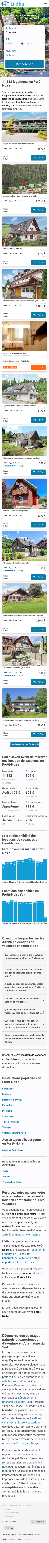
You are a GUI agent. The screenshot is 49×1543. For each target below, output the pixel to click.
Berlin (5, 1171)
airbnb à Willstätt (12, 1381)
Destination (10, 28)
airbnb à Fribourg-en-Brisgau (23, 1443)
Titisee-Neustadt (10, 1122)
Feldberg (6, 1094)
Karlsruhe (7, 1105)
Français (39, 1522)
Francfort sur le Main (13, 1182)
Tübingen (6, 1127)
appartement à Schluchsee (18, 1262)
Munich (6, 1176)
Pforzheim (7, 1110)
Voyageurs (10, 51)
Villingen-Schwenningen (14, 1133)
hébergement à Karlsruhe (17, 1258)
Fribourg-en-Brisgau (12, 1099)
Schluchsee (7, 1116)
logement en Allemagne (23, 1234)
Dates (8, 39)
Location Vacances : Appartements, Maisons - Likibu (12, 3)
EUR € (8, 1528)
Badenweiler (8, 1088)
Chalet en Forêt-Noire (12, 1150)
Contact (28, 1540)
